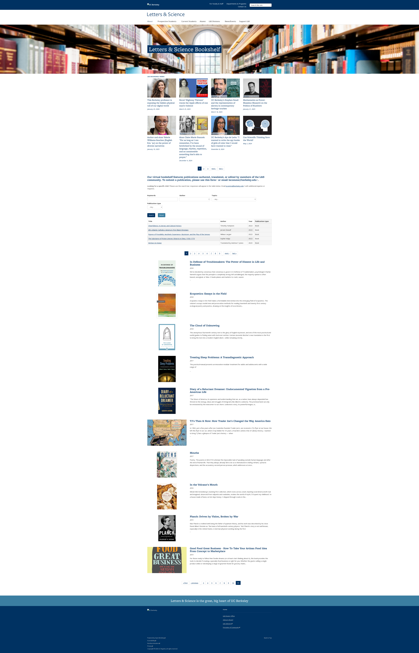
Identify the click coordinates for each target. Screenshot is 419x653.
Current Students (189, 21)
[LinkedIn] (153, 613)
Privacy (150, 646)
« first (186, 583)
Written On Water (155, 243)
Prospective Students (167, 21)
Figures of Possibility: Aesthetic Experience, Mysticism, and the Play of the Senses (179, 234)
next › (214, 169)
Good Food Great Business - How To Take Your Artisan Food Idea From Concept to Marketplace (228, 550)
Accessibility (151, 641)
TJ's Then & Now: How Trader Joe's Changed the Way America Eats (230, 421)
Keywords (151, 195)
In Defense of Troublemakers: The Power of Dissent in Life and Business (227, 263)
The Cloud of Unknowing (204, 325)
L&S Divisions (214, 21)
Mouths (194, 452)
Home (225, 609)
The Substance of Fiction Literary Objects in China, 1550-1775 (171, 238)
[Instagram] (158, 613)
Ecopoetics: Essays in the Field (208, 293)
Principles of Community (231, 627)
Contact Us (242, 6)
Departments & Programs (236, 4)
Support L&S (244, 21)
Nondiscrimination (153, 643)
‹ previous (195, 583)
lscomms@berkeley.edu (243, 180)
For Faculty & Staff (216, 4)
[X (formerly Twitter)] (149, 613)
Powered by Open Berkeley (156, 638)
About (150, 21)
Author (182, 195)
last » (222, 169)
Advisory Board (228, 620)
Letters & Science (166, 14)
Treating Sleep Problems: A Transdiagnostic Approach (222, 357)
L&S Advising (228, 624)
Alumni (203, 21)
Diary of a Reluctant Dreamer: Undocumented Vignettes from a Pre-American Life (230, 390)
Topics (214, 195)
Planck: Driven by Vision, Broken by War (214, 516)
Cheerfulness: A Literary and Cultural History (164, 226)
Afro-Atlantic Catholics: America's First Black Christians (168, 230)
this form (211, 180)
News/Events (230, 21)
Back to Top (268, 638)
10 (233, 583)
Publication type (154, 203)
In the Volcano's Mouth (204, 484)
